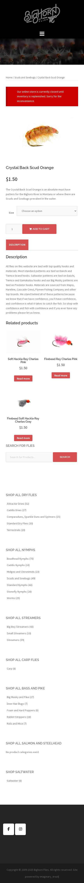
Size (11, 212)
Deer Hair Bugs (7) (17, 703)
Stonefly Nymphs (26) (19, 591)
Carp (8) (11, 668)
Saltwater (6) (14, 780)
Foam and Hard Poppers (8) (22, 710)
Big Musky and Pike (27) (20, 697)
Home (9, 77)
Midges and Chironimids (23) (23, 571)
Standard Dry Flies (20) (20, 523)
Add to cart (41, 228)
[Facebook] (8, 829)
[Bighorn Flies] (42, 15)
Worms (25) (13, 598)
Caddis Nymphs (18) (18, 565)
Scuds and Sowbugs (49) (21, 578)
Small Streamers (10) (19, 633)
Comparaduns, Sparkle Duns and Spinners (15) (33, 516)
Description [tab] (17, 244)
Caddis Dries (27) (16, 510)
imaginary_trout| (49, 876)
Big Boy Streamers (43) (20, 626)
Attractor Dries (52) (18, 503)
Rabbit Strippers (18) (19, 717)
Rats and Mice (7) (17, 723)
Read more (23, 378)
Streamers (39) (15, 640)
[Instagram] (20, 829)
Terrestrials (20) (16, 530)
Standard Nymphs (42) (19, 585)
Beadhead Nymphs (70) (20, 558)
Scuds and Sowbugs (24, 77)
